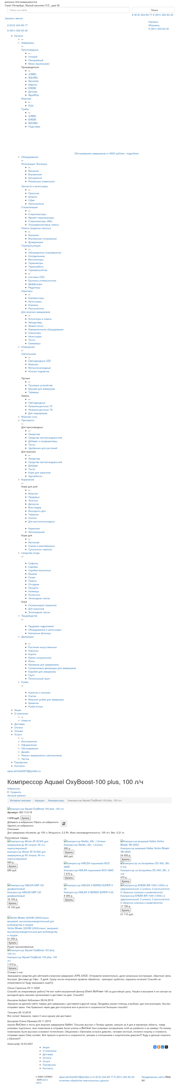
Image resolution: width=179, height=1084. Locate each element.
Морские (26, 98)
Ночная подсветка (38, 371)
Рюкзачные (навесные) (41, 181)
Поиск (154, 10)
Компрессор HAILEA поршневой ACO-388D (88, 870)
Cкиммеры (34, 343)
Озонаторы (34, 333)
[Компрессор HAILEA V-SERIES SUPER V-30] (89, 886)
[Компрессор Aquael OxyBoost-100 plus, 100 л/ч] (33, 951)
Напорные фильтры (39, 633)
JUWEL (32, 74)
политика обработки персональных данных (84, 1080)
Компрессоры (36, 298)
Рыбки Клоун (35, 706)
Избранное (13, 788)
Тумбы (25, 109)
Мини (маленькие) (38, 63)
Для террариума (37, 413)
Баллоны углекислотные (42, 280)
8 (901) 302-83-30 (163, 14)
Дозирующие (35, 242)
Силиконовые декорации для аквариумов (52, 668)
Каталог (18, 35)
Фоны (31, 661)
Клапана (33, 305)
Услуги (18, 734)
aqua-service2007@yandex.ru (24, 771)
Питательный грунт (39, 678)
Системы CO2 (36, 277)
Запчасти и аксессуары (34, 186)
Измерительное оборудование (45, 329)
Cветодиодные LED (39, 360)
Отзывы (18, 731)
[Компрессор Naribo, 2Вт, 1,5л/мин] (89, 841)
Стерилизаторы (37, 214)
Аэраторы (27, 291)
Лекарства (34, 434)
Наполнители (36, 203)
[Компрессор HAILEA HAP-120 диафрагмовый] (33, 886)
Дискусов (33, 504)
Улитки (32, 696)
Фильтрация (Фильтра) (34, 164)
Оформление (29, 745)
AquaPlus (33, 95)
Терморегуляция (31, 245)
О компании (21, 713)
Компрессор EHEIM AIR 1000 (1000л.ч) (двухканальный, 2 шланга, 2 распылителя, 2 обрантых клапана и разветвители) (145, 899)
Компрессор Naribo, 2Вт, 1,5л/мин (83, 844)
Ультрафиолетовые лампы (43, 224)
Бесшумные (35, 177)
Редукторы (34, 287)
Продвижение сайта (153, 1077)
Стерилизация (29, 207)
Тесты (31, 339)
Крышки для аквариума (41, 388)
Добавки (33, 465)
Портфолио (21, 762)
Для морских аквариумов (35, 312)
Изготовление (29, 741)
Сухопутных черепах (40, 549)
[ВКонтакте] (154, 1047)
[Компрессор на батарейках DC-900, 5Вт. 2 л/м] (146, 864)
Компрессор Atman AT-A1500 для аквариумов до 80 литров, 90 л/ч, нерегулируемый (26, 855)
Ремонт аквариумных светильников (41, 755)
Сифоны (33, 563)
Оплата (18, 727)
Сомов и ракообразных (41, 545)
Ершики (32, 573)
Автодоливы (35, 322)
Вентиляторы (36, 259)
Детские (32, 91)
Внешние (33, 170)
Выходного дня (37, 511)
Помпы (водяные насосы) (36, 228)
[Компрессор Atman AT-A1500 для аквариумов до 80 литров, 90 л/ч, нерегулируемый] (33, 844)
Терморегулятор (37, 270)
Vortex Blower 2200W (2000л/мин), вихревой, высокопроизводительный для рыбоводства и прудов (33, 931)
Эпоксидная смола (39, 598)
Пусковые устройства (40, 385)
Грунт (31, 675)
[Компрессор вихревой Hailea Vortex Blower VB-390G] (146, 842)
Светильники (28, 353)
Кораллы (33, 650)
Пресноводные (29, 49)
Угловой (32, 56)
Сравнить (15, 792)
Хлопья (32, 518)
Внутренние (35, 174)
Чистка (25, 758)
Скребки (33, 566)
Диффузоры (35, 284)
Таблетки (33, 514)
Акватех (32, 84)
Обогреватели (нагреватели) (44, 252)
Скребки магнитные (39, 570)
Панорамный (35, 60)
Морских (33, 493)
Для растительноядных (41, 521)
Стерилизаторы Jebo (40, 221)
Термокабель (36, 266)
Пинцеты (33, 587)
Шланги (32, 196)
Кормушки (34, 528)
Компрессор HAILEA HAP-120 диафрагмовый (24, 893)
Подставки (34, 126)
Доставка (19, 724)
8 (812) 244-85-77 (142, 14)
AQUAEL (33, 77)
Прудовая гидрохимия (41, 626)
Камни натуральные (39, 657)
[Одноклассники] (158, 1047)
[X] (166, 1047)
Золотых (33, 500)
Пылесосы (34, 594)
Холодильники (36, 256)
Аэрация (39, 800)
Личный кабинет (16, 795)
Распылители (36, 308)
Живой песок (35, 326)
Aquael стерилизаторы (41, 217)
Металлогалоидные (39, 367)
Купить (25, 818)
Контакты (19, 765)
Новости (26, 720)
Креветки (33, 703)
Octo (31, 105)
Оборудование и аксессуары (44, 629)
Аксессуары (35, 301)
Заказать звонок (14, 18)
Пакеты (32, 580)
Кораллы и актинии (39, 692)
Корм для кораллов (39, 472)
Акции (17, 710)
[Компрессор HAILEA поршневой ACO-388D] (89, 864)
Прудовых (34, 497)
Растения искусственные (42, 647)
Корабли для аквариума (42, 671)
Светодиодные (36, 402)
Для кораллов (36, 608)
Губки (31, 200)
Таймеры (33, 392)
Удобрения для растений (42, 448)
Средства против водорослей (45, 437)
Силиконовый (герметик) (42, 605)
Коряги (32, 654)
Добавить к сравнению (63, 823)
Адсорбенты (35, 476)
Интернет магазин (20, 800)
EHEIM (32, 88)
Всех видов (34, 507)
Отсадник (33, 584)
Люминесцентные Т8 (40, 409)
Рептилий (33, 542)
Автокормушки (36, 532)
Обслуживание (29, 748)
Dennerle (33, 81)
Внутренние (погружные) (42, 238)
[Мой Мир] (162, 1047)
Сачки (31, 577)
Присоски (33, 193)
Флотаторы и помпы (40, 319)
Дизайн (25, 752)
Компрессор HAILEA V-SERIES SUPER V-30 (88, 892)
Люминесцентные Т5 (40, 406)
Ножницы (33, 591)
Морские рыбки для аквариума (46, 699)
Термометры (35, 263)
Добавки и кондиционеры (42, 441)
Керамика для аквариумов (43, 664)
